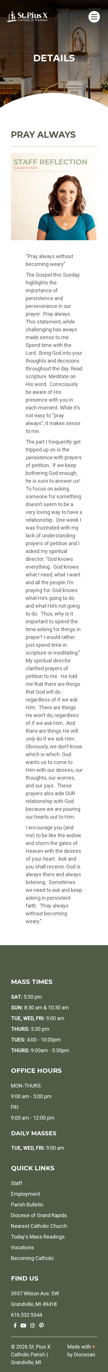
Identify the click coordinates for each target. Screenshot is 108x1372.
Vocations (22, 1247)
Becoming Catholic (32, 1258)
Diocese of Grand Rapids (39, 1215)
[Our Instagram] (32, 1326)
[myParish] (41, 1326)
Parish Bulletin (27, 1205)
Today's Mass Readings (38, 1237)
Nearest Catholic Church (39, 1226)
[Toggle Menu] (94, 16)
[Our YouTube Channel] (23, 1326)
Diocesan (84, 1354)
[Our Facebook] (15, 1326)
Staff (16, 1183)
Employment (25, 1194)
